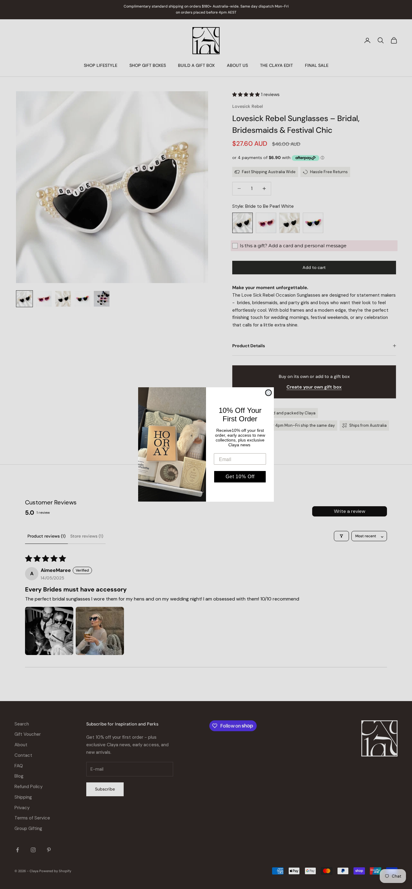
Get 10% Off (240, 476)
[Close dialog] (268, 393)
